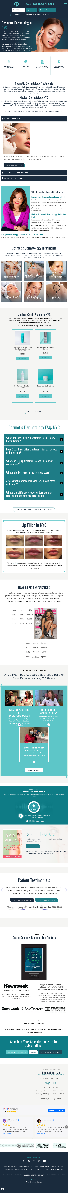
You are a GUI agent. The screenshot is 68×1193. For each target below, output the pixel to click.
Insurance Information (59, 67)
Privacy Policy (10, 1166)
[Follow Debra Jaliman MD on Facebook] (23, 1161)
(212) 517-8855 (17, 14)
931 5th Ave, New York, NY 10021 (40, 14)
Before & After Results (17, 1052)
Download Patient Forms (42, 67)
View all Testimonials (22, 900)
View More (32, 846)
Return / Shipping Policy (16, 1169)
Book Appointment (48, 10)
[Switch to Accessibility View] (2, 1189)
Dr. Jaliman (11, 674)
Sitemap (34, 1166)
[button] (1, 1126)
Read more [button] (7, 1133)
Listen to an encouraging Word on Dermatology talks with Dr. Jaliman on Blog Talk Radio (34, 796)
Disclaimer (24, 1166)
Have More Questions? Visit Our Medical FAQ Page (34, 509)
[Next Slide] (66, 890)
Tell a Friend (57, 1166)
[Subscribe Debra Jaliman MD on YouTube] (44, 1161)
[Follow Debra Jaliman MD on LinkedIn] (39, 1161)
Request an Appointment (9, 67)
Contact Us (25, 66)
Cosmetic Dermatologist (17, 25)
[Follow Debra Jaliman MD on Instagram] (34, 1161)
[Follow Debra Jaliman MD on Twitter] (29, 1161)
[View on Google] (4, 1121)
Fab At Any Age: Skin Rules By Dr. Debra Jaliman (19, 712)
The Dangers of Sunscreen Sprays (49, 711)
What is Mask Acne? (34, 747)
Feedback (44, 1166)
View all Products (34, 411)
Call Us (33, 1052)
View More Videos (34, 770)
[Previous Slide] (1, 890)
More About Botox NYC (14, 165)
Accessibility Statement (52, 1169)
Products (33, 10)
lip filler (15, 563)
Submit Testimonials (46, 900)
